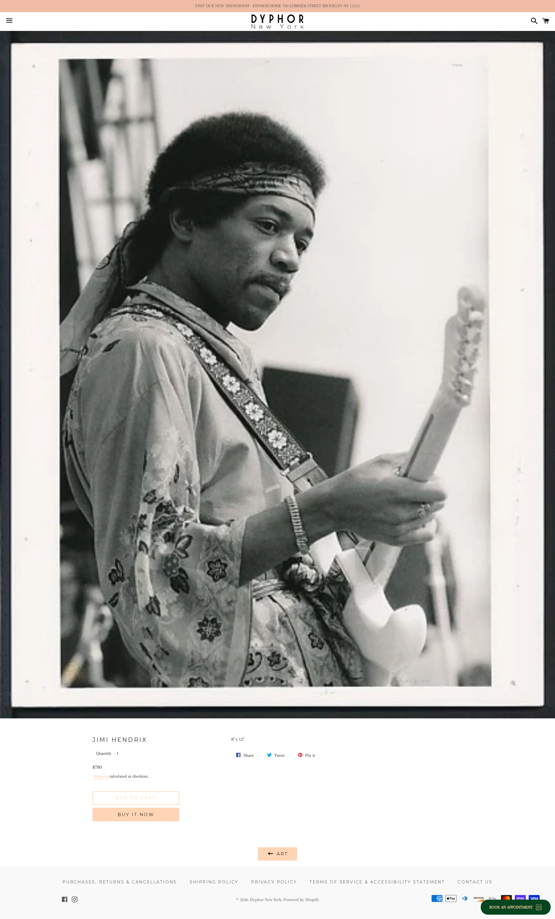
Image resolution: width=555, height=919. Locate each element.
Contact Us (475, 882)
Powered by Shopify (301, 899)
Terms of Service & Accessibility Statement (377, 882)
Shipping (100, 776)
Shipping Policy (214, 882)
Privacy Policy (274, 882)
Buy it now (136, 814)
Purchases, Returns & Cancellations (119, 882)
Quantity (104, 753)
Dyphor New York (265, 899)
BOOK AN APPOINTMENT (511, 907)
